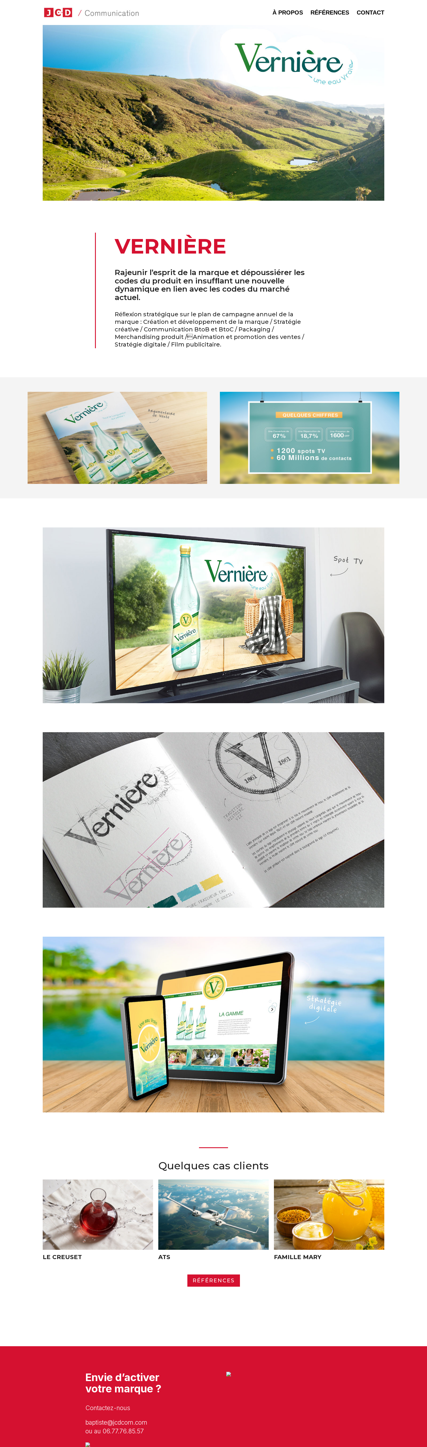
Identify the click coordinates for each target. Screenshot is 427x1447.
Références (214, 1280)
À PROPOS (287, 13)
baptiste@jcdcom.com (116, 1422)
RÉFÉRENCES (330, 13)
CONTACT (370, 13)
